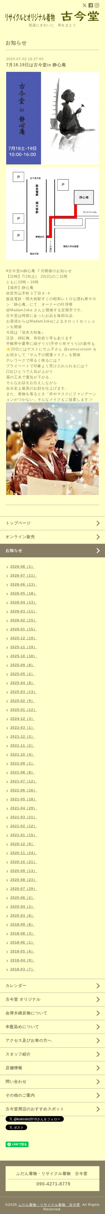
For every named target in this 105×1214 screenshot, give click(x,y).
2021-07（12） (23, 781)
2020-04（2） (22, 907)
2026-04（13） (23, 602)
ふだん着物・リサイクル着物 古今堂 (49, 1205)
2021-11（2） (22, 746)
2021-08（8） (22, 772)
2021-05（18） (23, 799)
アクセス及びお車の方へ (29, 1040)
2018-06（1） (22, 942)
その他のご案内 (20, 1095)
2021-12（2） (22, 737)
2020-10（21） (23, 862)
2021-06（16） (23, 790)
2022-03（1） (22, 728)
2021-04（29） (23, 808)
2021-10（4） (22, 754)
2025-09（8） (22, 665)
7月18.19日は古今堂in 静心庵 (36, 64)
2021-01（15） (23, 835)
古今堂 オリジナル (23, 999)
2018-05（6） (22, 951)
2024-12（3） (22, 719)
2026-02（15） (23, 620)
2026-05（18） (23, 593)
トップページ (18, 523)
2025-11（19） (23, 647)
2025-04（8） (22, 683)
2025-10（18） (23, 656)
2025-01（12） (23, 710)
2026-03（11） (23, 611)
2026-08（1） (22, 567)
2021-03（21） (23, 817)
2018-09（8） (22, 925)
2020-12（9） (22, 844)
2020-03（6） (22, 916)
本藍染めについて (22, 1026)
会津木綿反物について (27, 1013)
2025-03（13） (23, 692)
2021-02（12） (23, 826)
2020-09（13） (23, 871)
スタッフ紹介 (18, 1054)
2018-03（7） (22, 969)
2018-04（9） (22, 960)
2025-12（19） (23, 638)
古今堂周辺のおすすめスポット (35, 1109)
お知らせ (14, 550)
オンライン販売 (20, 536)
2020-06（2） (22, 898)
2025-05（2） (22, 674)
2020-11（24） (23, 853)
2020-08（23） (23, 880)
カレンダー (16, 985)
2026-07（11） (23, 575)
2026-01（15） (23, 629)
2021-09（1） (22, 763)
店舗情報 (14, 1068)
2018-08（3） (22, 933)
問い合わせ (16, 1081)
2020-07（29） (23, 889)
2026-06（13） (23, 584)
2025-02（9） (22, 701)
